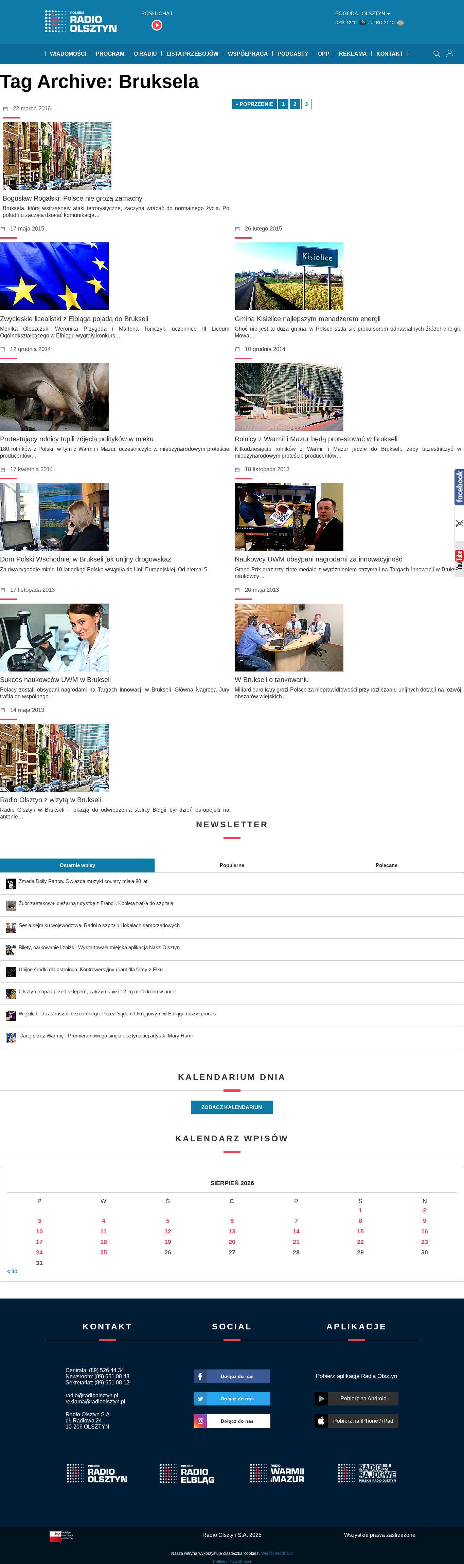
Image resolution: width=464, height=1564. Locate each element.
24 (39, 1252)
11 (103, 1231)
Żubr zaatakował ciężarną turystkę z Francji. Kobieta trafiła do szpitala (96, 903)
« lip (12, 1271)
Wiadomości (68, 54)
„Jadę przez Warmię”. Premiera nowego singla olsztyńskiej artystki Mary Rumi (106, 1035)
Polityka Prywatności (232, 1561)
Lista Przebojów (192, 54)
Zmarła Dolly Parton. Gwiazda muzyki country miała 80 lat (83, 881)
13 (232, 1231)
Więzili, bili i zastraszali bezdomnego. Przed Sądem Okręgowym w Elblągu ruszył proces (117, 1013)
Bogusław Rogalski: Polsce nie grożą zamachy (72, 198)
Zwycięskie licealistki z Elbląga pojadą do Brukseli (74, 319)
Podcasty (293, 54)
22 (360, 1241)
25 (103, 1252)
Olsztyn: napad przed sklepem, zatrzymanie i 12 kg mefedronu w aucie (97, 991)
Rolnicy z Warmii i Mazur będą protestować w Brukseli (316, 439)
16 (424, 1231)
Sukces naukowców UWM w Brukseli (55, 679)
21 (296, 1241)
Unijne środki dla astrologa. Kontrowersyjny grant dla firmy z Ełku (91, 969)
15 (360, 1231)
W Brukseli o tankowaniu (272, 679)
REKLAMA (353, 54)
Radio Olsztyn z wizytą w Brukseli (50, 800)
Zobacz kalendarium (232, 1107)
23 (424, 1241)
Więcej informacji (277, 1553)
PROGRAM (110, 54)
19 (167, 1241)
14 (296, 1231)
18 (103, 1241)
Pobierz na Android (363, 1398)
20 (232, 1241)
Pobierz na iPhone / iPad (363, 1421)
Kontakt (389, 54)
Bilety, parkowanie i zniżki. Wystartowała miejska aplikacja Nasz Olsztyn (99, 947)
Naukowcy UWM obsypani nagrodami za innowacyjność (318, 559)
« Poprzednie (254, 104)
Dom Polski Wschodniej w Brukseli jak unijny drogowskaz (85, 559)
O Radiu (145, 54)
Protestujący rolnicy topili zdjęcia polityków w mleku (77, 439)
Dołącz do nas (237, 1376)
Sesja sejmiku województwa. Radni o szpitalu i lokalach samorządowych (99, 925)
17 (39, 1241)
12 (167, 1231)
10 (39, 1231)
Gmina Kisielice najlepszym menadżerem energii (307, 319)
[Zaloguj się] (450, 54)
